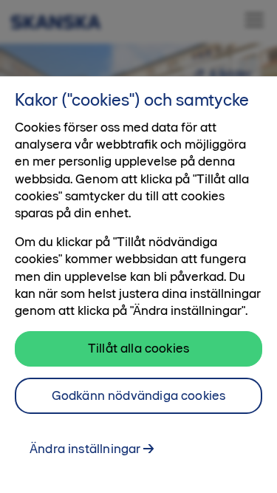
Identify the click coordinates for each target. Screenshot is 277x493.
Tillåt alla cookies (138, 348)
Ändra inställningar (85, 449)
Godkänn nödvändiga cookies (139, 395)
